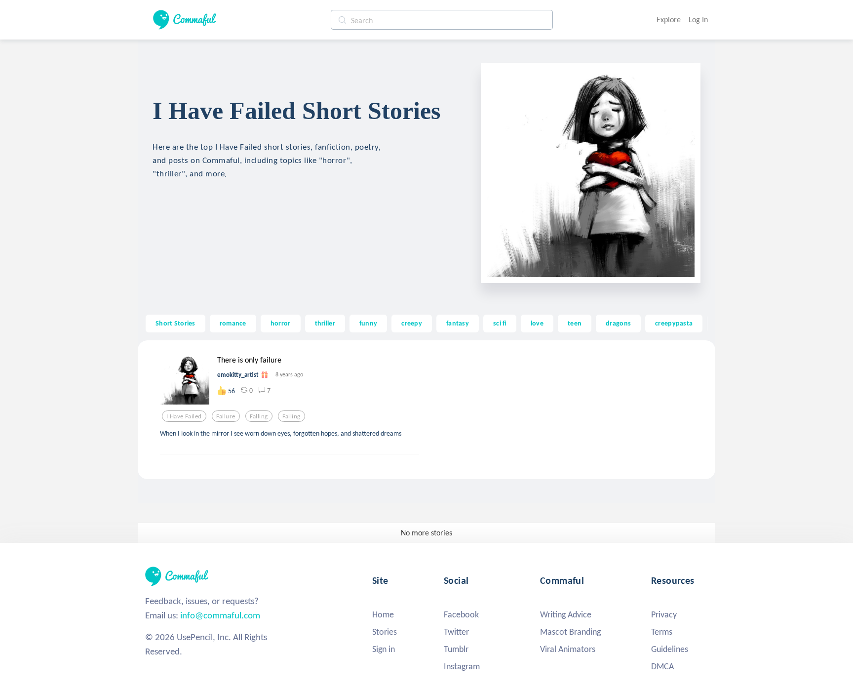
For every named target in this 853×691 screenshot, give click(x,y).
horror (281, 323)
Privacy (664, 614)
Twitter (456, 631)
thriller (325, 323)
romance (233, 323)
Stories (384, 631)
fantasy (457, 323)
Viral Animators (567, 649)
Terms (661, 631)
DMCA (662, 666)
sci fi (499, 323)
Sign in (383, 649)
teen (575, 323)
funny (368, 323)
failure (225, 416)
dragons (618, 323)
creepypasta (674, 323)
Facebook (461, 614)
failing (291, 416)
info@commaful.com (220, 615)
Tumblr (456, 649)
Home (383, 614)
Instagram (462, 666)
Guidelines (669, 649)
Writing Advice (565, 614)
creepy (411, 323)
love (537, 323)
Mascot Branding (570, 631)
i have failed (184, 416)
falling (259, 416)
